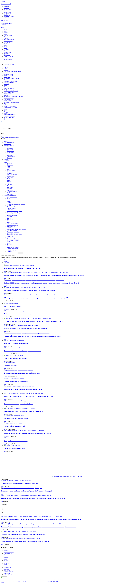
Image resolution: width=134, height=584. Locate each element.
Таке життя (7, 42)
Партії (5, 89)
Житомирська (7, 9)
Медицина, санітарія (9, 79)
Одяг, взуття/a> (11, 236)
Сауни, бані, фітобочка (10, 106)
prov (5, 278)
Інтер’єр (6, 67)
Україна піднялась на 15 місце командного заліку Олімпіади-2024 (26, 328)
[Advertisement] (67, 464)
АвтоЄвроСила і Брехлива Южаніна (16, 343)
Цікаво (5, 50)
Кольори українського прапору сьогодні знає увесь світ (22, 268)
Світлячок (6, 49)
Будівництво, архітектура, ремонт (13, 71)
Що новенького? (8, 41)
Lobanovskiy (7, 309)
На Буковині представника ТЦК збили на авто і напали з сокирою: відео (28, 396)
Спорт (5, 31)
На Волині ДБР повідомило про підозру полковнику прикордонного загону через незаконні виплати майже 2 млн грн (44, 275)
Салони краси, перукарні (10, 107)
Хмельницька (7, 12)
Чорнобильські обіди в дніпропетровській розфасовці (22, 373)
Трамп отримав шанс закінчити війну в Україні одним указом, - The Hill (25, 541)
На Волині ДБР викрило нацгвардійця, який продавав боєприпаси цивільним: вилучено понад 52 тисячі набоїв (41, 283)
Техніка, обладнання (9, 116)
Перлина (6, 46)
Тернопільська (7, 10)
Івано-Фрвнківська (9, 16)
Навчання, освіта (8, 74)
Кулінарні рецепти (8, 56)
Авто (5, 65)
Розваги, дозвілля (8, 75)
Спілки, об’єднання (9, 88)
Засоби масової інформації (11, 91)
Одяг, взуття (7, 103)
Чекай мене (7, 57)
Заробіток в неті (8, 59)
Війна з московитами (6, 23)
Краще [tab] (5, 261)
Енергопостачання (8, 98)
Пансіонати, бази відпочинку (11, 102)
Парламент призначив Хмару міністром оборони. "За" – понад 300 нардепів (29, 290)
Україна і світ (4, 20)
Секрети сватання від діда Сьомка (15, 358)
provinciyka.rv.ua (22, 581)
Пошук (20, 253)
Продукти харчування (9, 114)
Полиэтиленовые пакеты (12, 306)
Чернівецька (7, 15)
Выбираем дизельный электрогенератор (17, 314)
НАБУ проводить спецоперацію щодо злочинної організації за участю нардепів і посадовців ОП (36, 298)
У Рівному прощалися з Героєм (14, 448)
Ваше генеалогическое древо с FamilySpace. (18, 404)
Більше (2, 27)
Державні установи (9, 82)
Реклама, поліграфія (9, 117)
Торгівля (6, 70)
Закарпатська (7, 13)
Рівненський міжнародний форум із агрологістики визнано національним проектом (32, 336)
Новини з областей (6, 4)
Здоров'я (6, 32)
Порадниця (7, 55)
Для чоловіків (7, 52)
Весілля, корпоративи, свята (11, 78)
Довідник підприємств (7, 61)
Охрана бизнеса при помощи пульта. (16, 418)
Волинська (6, 8)
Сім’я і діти (7, 77)
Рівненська (7, 6)
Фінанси (6, 113)
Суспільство (7, 29)
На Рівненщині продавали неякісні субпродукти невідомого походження (28, 433)
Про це (5, 45)
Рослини (6, 72)
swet (5, 271)
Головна (3, 1)
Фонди (5, 85)
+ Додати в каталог (9, 64)
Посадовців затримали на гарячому (16, 441)
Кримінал (3, 24)
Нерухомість (7, 86)
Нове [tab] (5, 259)
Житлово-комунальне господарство (13, 96)
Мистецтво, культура (9, 92)
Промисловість (8, 93)
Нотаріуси (6, 112)
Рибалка (6, 105)
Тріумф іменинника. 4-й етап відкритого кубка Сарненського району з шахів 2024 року (33, 321)
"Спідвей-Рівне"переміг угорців (14, 426)
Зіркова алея (7, 36)
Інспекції (6, 84)
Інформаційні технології (10, 81)
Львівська (6, 17)
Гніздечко (6, 53)
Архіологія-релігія (8, 35)
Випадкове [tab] (6, 262)
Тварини (6, 95)
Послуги (6, 110)
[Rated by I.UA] (4, 578)
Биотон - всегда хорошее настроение (16, 381)
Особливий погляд (9, 39)
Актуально (3, 21)
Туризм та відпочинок (9, 99)
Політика (9, 163)
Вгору (2, 582)
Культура (6, 38)
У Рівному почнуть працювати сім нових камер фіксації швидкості (23, 534)
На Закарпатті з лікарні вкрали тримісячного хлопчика (23, 389)
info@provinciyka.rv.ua (52, 581)
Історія (5, 34)
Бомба (5, 48)
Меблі (5, 109)
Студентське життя (10, 365)
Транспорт (6, 118)
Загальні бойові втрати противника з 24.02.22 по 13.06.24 (23, 411)
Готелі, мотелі (7, 100)
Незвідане (6, 43)
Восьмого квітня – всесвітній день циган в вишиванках (22, 351)
